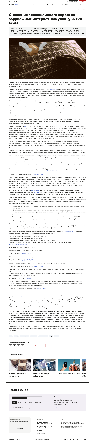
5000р (30, 402)
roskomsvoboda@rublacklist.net (44, 423)
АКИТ (11, 336)
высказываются (68, 231)
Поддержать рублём (18, 407)
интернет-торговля (24, 336)
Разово (34, 397)
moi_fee (44, 432)
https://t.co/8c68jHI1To (27, 260)
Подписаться (20, 428)
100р (14, 402)
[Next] (87, 370)
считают (27, 126)
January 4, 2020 (41, 288)
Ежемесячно (19, 397)
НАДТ (51, 336)
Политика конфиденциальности (42, 439)
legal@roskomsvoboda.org (43, 427)
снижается (53, 89)
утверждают (21, 296)
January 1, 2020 (39, 174)
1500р (25, 402)
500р (19, 402)
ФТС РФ (16, 336)
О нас (58, 4)
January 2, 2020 (31, 278)
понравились (35, 190)
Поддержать (82, 1)
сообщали (41, 101)
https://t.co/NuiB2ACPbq (50, 171)
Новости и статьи (26, 4)
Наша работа (51, 4)
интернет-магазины (43, 336)
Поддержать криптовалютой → (33, 408)
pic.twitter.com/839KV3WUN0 (18, 244)
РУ (67, 1)
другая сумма (38, 402)
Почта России (34, 336)
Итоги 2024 (65, 4)
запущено (36, 192)
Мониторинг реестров (39, 4)
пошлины (56, 336)
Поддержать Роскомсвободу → (36, 345)
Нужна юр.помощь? (73, 1)
